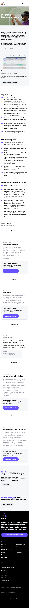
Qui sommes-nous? (21, 544)
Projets (3, 552)
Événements (4, 557)
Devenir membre (5, 565)
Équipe (17, 549)
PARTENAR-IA (8, 292)
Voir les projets (6, 504)
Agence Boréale (12, 592)
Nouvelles (3, 554)
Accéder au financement (7, 567)
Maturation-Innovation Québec (13, 376)
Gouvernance (19, 547)
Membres (3, 544)
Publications (19, 552)
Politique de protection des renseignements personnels (11, 587)
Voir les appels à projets (9, 82)
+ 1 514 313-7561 (5, 580)
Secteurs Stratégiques (10, 244)
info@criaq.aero (5, 578)
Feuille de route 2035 (6, 549)
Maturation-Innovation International (14, 429)
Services (3, 547)
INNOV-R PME (7, 338)
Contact (5, 484)
